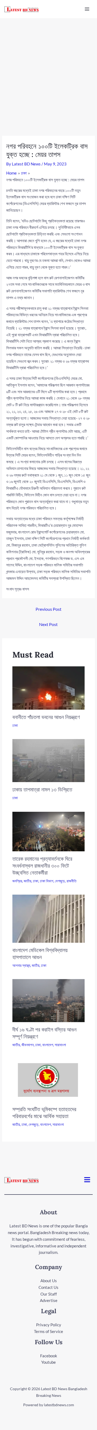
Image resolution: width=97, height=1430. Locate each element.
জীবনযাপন (28, 1044)
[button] (87, 1180)
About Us (48, 1280)
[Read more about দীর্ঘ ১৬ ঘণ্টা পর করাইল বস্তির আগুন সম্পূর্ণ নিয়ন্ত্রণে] (48, 1000)
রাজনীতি (72, 881)
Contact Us (48, 1287)
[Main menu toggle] (87, 9)
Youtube (48, 1362)
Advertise (48, 1300)
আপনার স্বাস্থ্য (21, 965)
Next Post (48, 624)
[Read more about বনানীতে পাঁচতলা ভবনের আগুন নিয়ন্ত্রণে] (48, 687)
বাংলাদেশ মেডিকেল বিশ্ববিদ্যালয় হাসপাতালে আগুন (40, 953)
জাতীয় (27, 881)
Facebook (48, 1355)
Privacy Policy (48, 1324)
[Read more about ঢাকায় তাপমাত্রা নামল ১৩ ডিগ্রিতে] (48, 760)
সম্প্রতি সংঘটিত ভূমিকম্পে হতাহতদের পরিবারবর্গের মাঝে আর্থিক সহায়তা (44, 1112)
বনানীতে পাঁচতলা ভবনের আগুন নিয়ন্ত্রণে (46, 717)
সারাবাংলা (60, 1044)
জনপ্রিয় (17, 881)
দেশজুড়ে (60, 881)
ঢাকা (15, 725)
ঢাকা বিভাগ (46, 881)
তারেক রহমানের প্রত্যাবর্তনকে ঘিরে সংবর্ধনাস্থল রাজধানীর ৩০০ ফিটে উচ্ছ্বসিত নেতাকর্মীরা (42, 865)
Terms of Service (48, 1331)
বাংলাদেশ (47, 1044)
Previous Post (48, 609)
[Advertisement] (48, 69)
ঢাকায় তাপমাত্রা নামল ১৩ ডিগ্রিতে (42, 789)
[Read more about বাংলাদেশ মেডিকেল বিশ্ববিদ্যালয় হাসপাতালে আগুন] (48, 918)
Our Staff (48, 1294)
